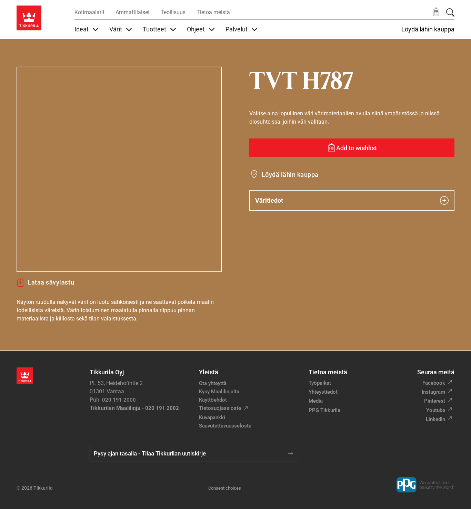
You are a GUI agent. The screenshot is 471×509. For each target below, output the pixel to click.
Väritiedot (269, 200)
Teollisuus (173, 12)
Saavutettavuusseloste (225, 426)
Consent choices (224, 488)
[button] (436, 12)
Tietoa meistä (213, 12)
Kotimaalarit (89, 12)
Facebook (433, 383)
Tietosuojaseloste (220, 408)
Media (316, 401)
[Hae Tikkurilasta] (450, 12)
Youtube (435, 410)
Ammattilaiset (133, 12)
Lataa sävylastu (51, 282)
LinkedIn (435, 419)
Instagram (433, 392)
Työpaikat (320, 383)
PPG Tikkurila (324, 410)
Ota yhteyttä (213, 383)
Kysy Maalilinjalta (219, 391)
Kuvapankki (212, 417)
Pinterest (434, 401)
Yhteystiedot (323, 392)
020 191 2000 (119, 400)
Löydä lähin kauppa (427, 29)
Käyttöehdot (213, 400)
